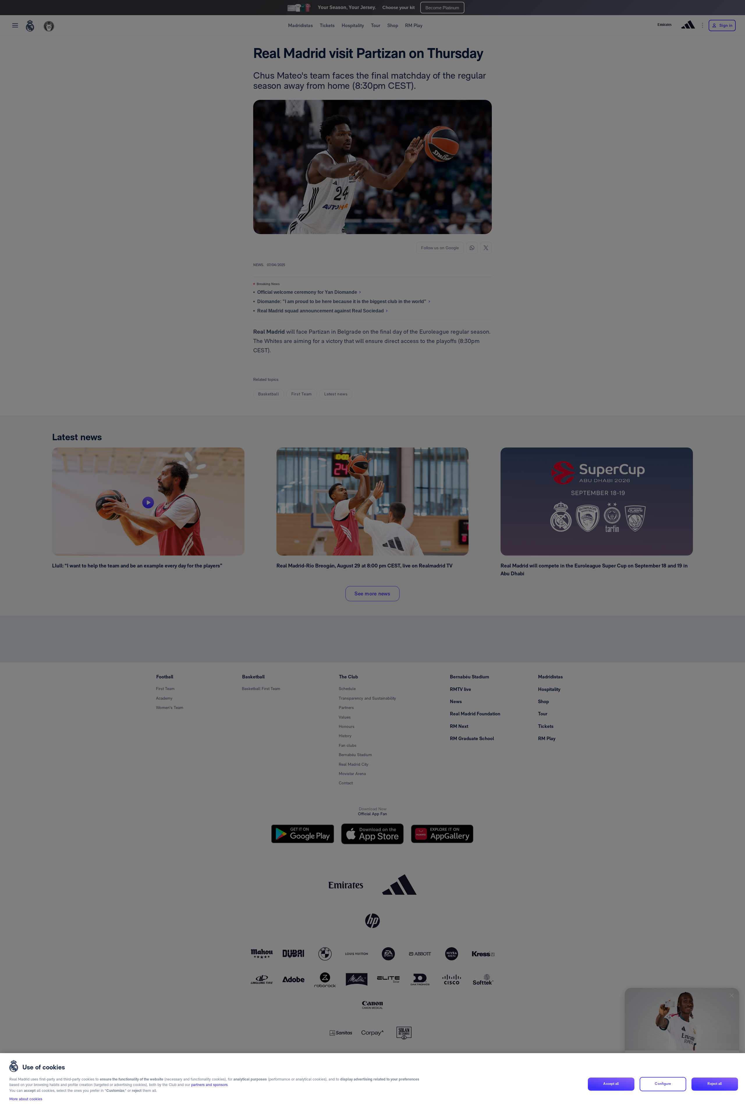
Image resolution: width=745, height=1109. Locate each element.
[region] (372, 1081)
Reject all (714, 1084)
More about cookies (25, 1099)
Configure (663, 1084)
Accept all (611, 1084)
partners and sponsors (209, 1085)
